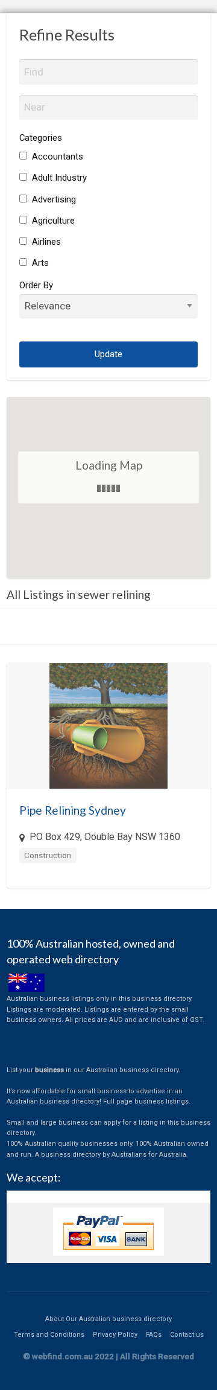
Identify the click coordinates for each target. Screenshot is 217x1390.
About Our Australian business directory (108, 1319)
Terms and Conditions (49, 1335)
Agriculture (52, 220)
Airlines (45, 241)
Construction (47, 855)
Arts (39, 262)
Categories (40, 137)
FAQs (154, 1335)
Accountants (56, 156)
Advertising (53, 199)
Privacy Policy (115, 1335)
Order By (36, 285)
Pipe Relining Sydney (72, 810)
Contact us (187, 1335)
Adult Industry (58, 177)
